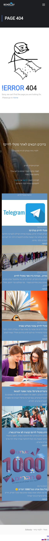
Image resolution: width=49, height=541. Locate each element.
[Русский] (43, 539)
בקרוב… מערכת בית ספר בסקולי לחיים (30, 276)
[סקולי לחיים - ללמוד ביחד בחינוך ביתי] (9, 5)
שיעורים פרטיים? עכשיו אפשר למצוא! (30, 391)
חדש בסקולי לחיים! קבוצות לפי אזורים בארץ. (27, 432)
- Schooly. (29, 530)
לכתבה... (44, 243)
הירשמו (25, 180)
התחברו (17, 180)
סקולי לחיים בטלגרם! (38, 230)
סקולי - (44, 530)
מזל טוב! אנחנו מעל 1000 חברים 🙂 (31, 489)
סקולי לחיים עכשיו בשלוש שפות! (33, 326)
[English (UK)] (45, 539)
